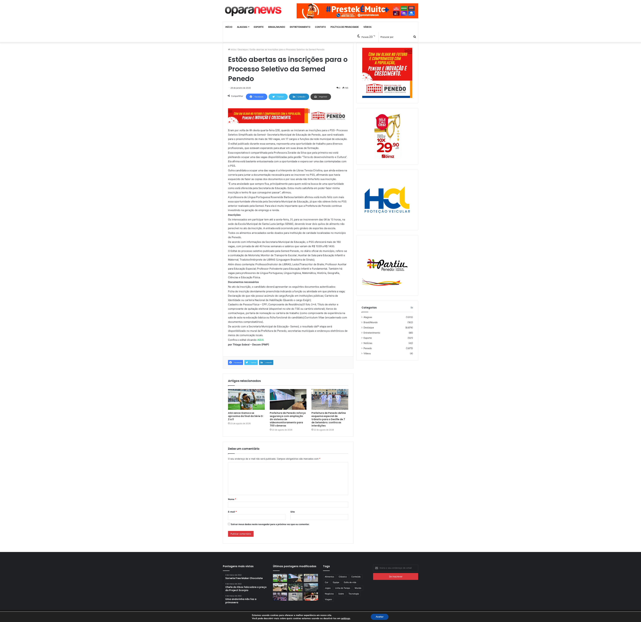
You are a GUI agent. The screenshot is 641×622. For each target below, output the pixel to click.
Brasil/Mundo (276, 27)
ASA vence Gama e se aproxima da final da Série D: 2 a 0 (245, 416)
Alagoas (242, 27)
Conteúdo (356, 576)
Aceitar (379, 616)
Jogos (328, 588)
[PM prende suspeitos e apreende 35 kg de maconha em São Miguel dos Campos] (311, 597)
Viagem (328, 599)
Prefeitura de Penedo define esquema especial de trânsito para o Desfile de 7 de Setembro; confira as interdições (328, 419)
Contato (320, 27)
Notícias (368, 343)
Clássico (343, 576)
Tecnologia (354, 593)
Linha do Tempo (342, 588)
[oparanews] (254, 9)
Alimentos (329, 576)
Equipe (336, 582)
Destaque (243, 49)
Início (228, 27)
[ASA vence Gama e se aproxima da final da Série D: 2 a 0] (246, 399)
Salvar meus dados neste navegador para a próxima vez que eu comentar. (270, 524)
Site (292, 511)
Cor (326, 582)
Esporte (259, 27)
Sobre (341, 593)
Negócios (329, 593)
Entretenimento (300, 27)
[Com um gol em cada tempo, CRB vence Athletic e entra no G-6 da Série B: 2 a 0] (295, 587)
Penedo (368, 348)
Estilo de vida (350, 582)
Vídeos (367, 27)
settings (345, 618)
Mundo (358, 588)
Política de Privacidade (345, 27)
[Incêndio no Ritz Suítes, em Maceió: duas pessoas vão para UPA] (311, 587)
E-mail (232, 511)
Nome (232, 499)
